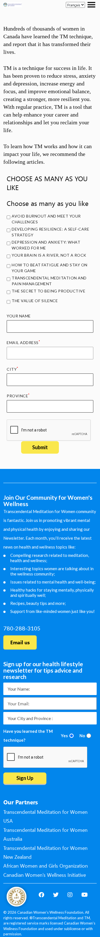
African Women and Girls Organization (45, 865)
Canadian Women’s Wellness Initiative (44, 875)
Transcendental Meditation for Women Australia (45, 834)
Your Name (19, 316)
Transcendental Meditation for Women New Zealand (45, 852)
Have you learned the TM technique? (28, 735)
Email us (20, 642)
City (12, 369)
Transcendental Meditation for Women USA (45, 816)
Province (18, 395)
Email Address (23, 342)
